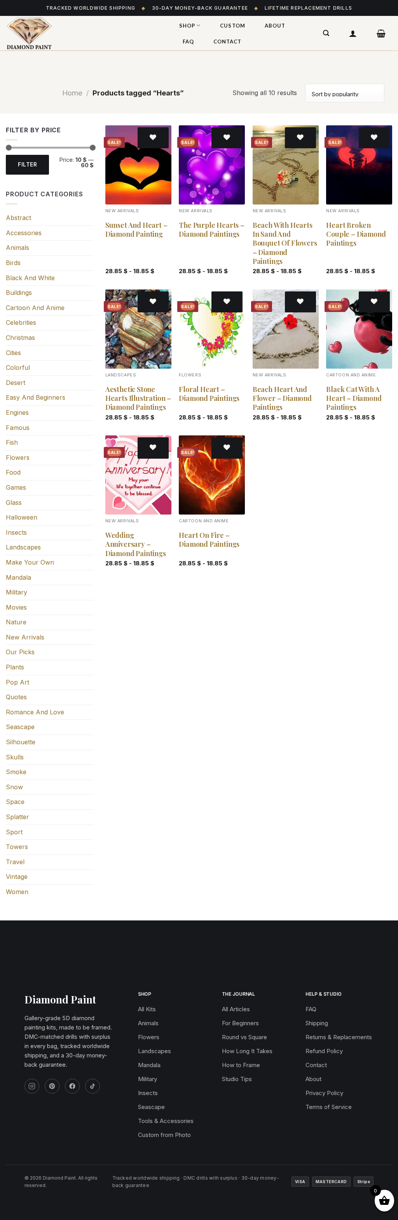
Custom (232, 26)
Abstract (18, 218)
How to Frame (241, 1065)
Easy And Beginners (35, 397)
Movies (16, 607)
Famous (18, 428)
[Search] (326, 33)
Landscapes (23, 547)
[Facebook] (72, 1086)
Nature (16, 622)
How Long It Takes (247, 1051)
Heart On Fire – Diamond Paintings (209, 540)
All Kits (147, 1009)
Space (15, 802)
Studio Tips (237, 1079)
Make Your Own (30, 562)
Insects (16, 532)
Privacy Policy (324, 1093)
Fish (12, 442)
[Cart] (381, 33)
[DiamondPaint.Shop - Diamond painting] (83, 33)
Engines (17, 412)
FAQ (188, 41)
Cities (13, 353)
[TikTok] (92, 1086)
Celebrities (21, 322)
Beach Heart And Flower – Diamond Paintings (282, 398)
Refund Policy (324, 1051)
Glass (14, 502)
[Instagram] (31, 1086)
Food (13, 472)
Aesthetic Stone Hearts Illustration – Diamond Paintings (138, 398)
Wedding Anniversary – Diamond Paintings (135, 544)
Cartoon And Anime (35, 308)
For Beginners (240, 1023)
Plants (15, 667)
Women (17, 892)
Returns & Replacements (338, 1037)
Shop (187, 26)
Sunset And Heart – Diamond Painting (136, 230)
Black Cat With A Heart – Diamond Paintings (353, 398)
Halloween (21, 517)
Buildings (19, 292)
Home (72, 92)
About (275, 26)
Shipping (316, 1023)
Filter (27, 164)
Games (16, 487)
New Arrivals (25, 637)
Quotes (16, 697)
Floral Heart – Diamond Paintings (209, 394)
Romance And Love (35, 712)
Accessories (24, 233)
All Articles (236, 1009)
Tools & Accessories (166, 1121)
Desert (15, 382)
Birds (13, 263)
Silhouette (20, 742)
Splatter (17, 817)
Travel (15, 862)
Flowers (18, 457)
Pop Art (17, 682)
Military (16, 592)
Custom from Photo (164, 1135)
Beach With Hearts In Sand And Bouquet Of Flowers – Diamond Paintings (285, 243)
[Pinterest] (52, 1086)
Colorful (18, 367)
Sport (14, 832)
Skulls (15, 757)
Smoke (16, 772)
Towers (17, 847)
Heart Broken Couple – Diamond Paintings (356, 234)
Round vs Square (244, 1037)
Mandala (18, 577)
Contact (227, 41)
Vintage (17, 876)
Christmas (20, 337)
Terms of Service (328, 1107)
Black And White (30, 278)
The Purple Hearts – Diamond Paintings (211, 230)
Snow (14, 787)
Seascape (20, 727)
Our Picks (20, 652)
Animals (17, 247)
